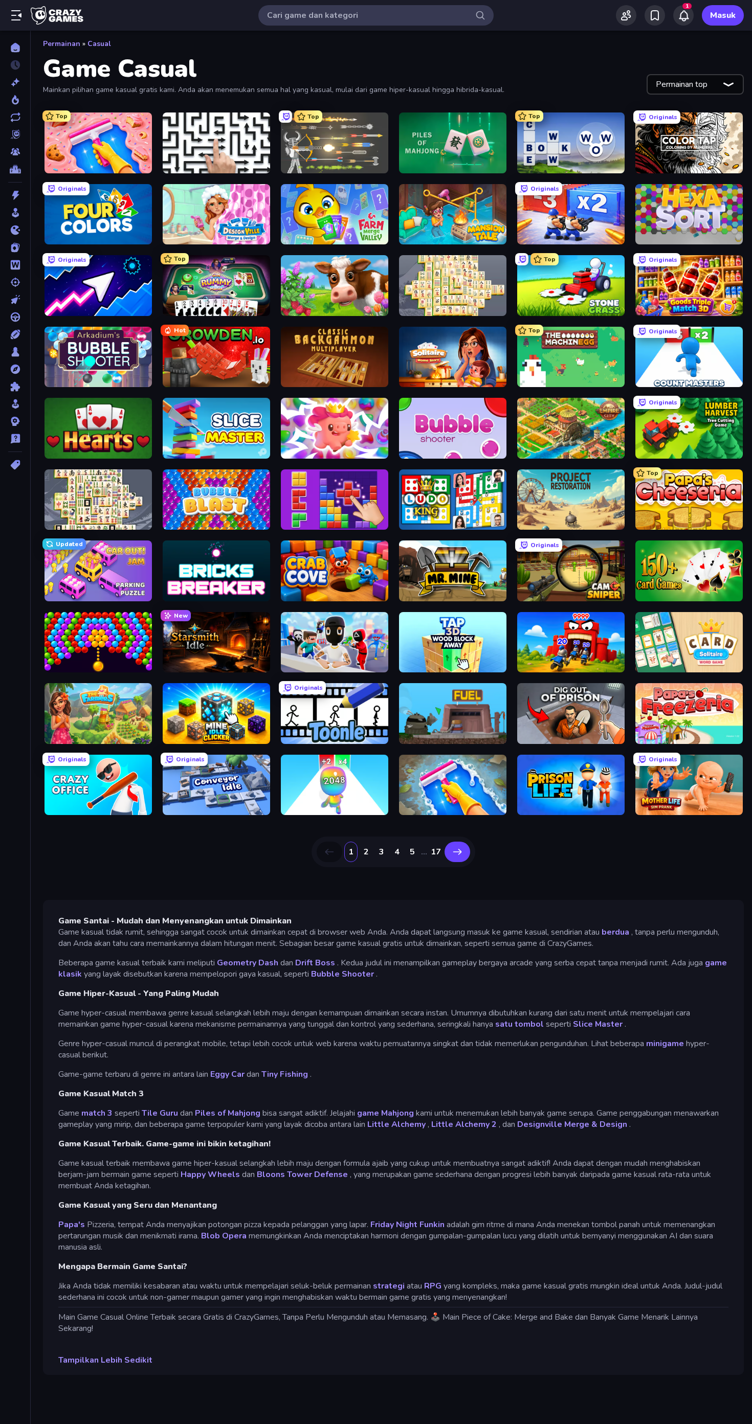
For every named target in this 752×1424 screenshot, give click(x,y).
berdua (615, 932)
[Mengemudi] (15, 317)
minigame (665, 1043)
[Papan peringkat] (15, 169)
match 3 (97, 1113)
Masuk (723, 15)
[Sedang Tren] (15, 99)
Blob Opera (224, 1235)
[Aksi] (15, 195)
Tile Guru (160, 1113)
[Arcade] (15, 212)
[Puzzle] (15, 386)
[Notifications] (683, 15)
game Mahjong (385, 1113)
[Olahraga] (15, 334)
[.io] (15, 230)
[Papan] (15, 351)
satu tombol (519, 1024)
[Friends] (626, 15)
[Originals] (15, 134)
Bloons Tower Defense (302, 1174)
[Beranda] (15, 47)
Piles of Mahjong (227, 1113)
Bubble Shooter (342, 974)
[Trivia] (15, 438)
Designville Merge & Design (572, 1124)
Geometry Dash (247, 962)
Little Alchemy (396, 1124)
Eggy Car (227, 1074)
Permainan (61, 44)
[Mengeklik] (15, 299)
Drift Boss (315, 962)
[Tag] (15, 464)
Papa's (71, 1224)
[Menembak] (15, 282)
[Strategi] (15, 421)
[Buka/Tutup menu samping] (16, 15)
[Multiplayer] (15, 152)
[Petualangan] (15, 369)
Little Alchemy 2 (464, 1124)
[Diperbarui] (15, 117)
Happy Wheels (210, 1174)
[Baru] (15, 82)
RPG (432, 1286)
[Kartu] (15, 247)
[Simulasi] (15, 404)
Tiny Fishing (284, 1074)
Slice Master (598, 1024)
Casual (99, 44)
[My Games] (655, 15)
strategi (389, 1286)
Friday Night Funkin (407, 1224)
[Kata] (15, 265)
